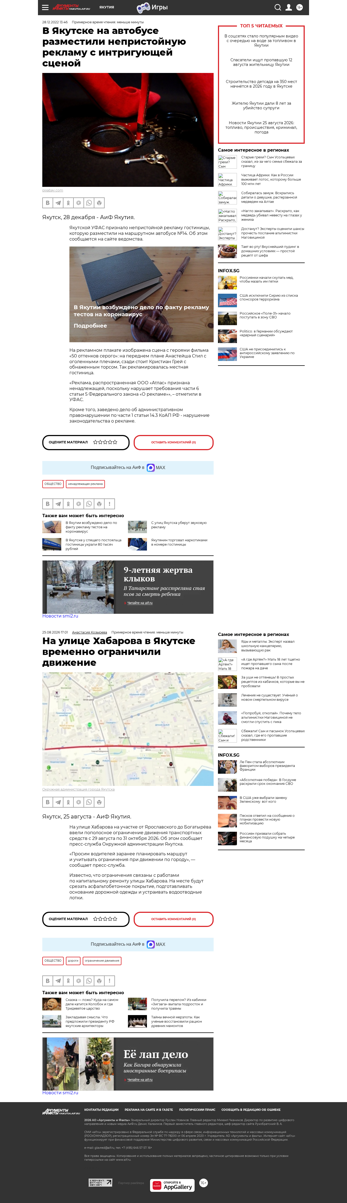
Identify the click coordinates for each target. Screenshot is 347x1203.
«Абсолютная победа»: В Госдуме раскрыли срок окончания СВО (268, 782)
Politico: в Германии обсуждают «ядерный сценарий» (266, 333)
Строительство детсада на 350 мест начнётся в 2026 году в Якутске (261, 84)
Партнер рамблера (131, 1183)
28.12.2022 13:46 (55, 22)
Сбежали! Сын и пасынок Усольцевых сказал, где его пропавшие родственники (273, 735)
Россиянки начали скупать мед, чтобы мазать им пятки (267, 279)
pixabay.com (52, 190)
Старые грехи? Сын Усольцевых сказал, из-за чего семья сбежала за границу (271, 161)
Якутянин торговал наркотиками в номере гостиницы (179, 542)
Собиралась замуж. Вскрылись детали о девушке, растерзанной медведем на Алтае (269, 197)
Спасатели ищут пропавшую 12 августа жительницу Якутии (261, 62)
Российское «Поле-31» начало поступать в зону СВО (265, 315)
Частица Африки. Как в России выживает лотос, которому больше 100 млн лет (271, 179)
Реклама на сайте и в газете (149, 1110)
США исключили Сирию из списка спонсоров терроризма (269, 297)
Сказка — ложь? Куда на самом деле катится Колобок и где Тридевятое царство (92, 1004)
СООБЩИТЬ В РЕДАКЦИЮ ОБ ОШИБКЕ (251, 1110)
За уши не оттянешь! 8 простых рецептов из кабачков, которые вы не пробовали (272, 681)
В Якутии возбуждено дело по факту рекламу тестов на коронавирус (141, 311)
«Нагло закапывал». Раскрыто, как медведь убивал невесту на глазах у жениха (271, 215)
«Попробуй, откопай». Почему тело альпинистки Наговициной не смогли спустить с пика (271, 717)
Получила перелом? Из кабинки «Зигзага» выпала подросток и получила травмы (178, 1004)
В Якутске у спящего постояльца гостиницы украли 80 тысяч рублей (93, 544)
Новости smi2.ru (60, 616)
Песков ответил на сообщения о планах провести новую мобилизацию (267, 819)
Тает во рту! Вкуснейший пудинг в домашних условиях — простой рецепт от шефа (270, 251)
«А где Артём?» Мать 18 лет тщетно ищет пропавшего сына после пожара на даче (270, 663)
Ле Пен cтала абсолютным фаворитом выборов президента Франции (267, 766)
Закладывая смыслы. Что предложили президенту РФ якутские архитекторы (90, 1021)
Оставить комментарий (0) (173, 442)
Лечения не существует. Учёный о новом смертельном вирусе (269, 697)
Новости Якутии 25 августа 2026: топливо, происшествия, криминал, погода (261, 128)
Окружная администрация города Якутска (78, 789)
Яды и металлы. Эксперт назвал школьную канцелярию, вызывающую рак (268, 645)
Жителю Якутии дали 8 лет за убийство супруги (261, 105)
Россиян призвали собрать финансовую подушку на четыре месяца (267, 837)
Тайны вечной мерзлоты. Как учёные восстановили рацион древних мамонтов (176, 1021)
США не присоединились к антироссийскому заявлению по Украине (267, 353)
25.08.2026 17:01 (55, 632)
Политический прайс (197, 1110)
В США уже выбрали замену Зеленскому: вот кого (263, 800)
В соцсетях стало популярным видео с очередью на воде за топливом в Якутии (261, 41)
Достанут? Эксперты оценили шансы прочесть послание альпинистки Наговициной (272, 233)
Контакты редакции (101, 1110)
